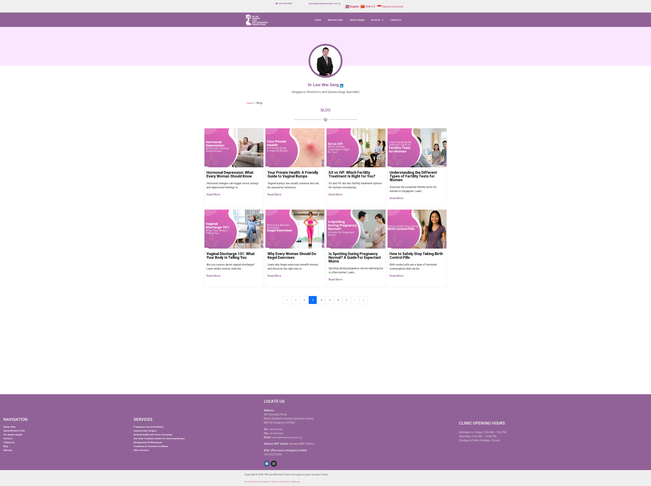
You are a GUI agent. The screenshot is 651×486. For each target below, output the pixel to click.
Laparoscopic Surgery (145, 430)
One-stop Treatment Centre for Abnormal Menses (159, 438)
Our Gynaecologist (12, 434)
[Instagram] (274, 464)
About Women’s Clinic (14, 430)
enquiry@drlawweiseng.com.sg (324, 3)
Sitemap (296, 481)
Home (318, 20)
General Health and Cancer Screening (153, 434)
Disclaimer (264, 481)
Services (375, 20)
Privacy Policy (250, 481)
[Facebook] (267, 464)
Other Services (141, 450)
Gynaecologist (357, 20)
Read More (213, 194)
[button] (377, 20)
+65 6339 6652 (276, 433)
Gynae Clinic (9, 427)
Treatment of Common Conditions (151, 446)
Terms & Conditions (280, 481)
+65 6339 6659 (285, 3)
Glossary (7, 450)
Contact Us (395, 20)
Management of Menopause (148, 442)
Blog (5, 446)
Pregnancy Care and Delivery (148, 427)
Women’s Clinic (335, 20)
